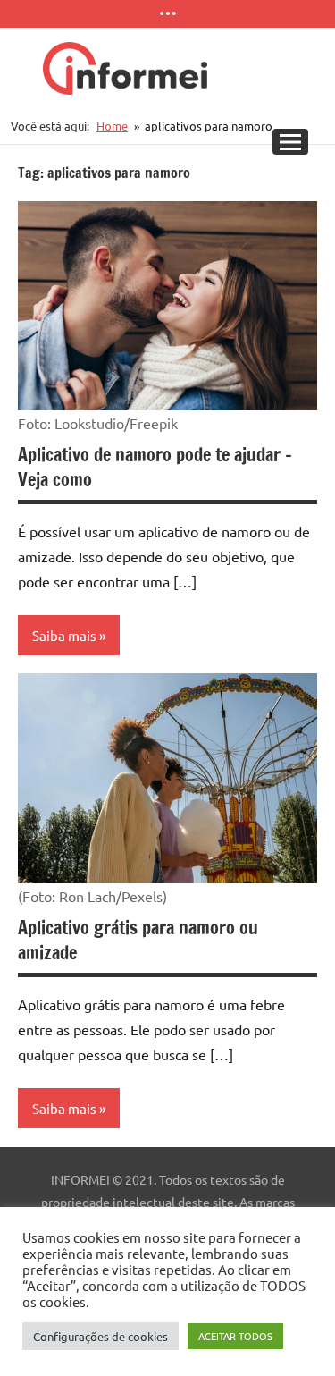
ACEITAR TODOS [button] (235, 1336)
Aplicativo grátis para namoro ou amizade (138, 940)
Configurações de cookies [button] (100, 1336)
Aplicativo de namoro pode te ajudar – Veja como (155, 467)
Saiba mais (64, 635)
